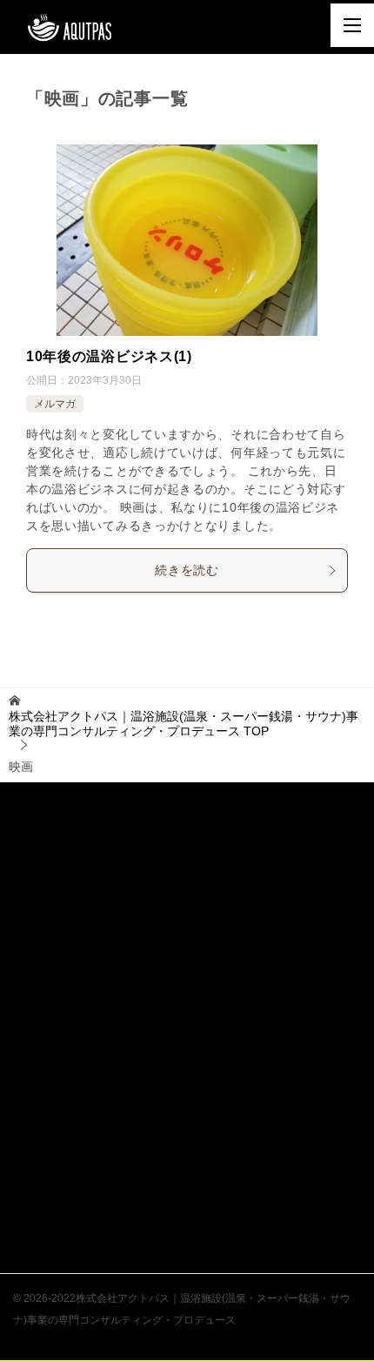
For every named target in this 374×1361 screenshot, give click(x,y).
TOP (183, 723)
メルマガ (55, 404)
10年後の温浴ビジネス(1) (109, 356)
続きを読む (187, 570)
